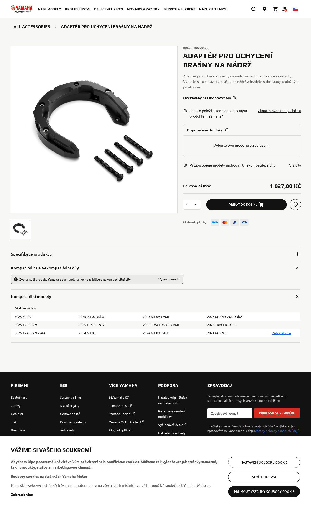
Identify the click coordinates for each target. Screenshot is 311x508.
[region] (155, 472)
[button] (20, 229)
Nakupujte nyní (213, 9)
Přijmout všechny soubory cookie (264, 491)
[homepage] (21, 9)
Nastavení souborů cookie (264, 462)
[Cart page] (275, 9)
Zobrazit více (22, 494)
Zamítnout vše (264, 477)
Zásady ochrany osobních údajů (277, 430)
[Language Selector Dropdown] (295, 9)
